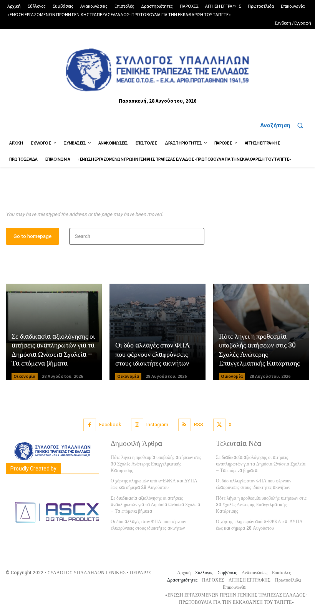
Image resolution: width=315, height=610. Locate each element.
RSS (198, 424)
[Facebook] (89, 425)
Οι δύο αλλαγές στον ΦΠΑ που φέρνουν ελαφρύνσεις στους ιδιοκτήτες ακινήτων (152, 354)
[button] (285, 125)
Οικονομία (24, 376)
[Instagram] (137, 425)
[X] (219, 425)
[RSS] (184, 425)
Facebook (110, 424)
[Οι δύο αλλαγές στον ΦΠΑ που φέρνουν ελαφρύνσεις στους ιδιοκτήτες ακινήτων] (157, 332)
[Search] (196, 236)
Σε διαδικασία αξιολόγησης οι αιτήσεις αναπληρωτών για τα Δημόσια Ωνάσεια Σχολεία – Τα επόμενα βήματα (53, 350)
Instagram (157, 424)
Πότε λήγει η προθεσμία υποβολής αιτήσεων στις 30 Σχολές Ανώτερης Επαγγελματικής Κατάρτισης (259, 350)
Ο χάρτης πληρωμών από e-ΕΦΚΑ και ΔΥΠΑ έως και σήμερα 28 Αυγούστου (154, 484)
